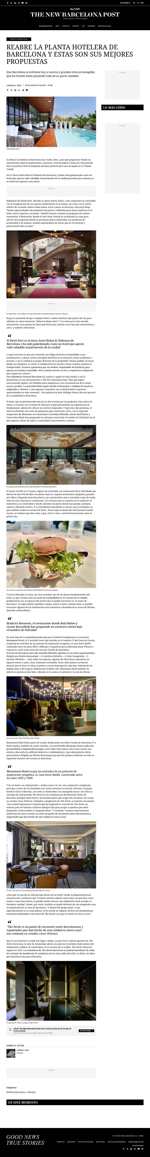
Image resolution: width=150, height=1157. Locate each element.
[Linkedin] (15, 90)
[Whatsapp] (19, 90)
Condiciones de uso (136, 1142)
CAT (138, 3)
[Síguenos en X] (11, 3)
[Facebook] (7, 90)
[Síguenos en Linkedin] (15, 3)
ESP (142, 3)
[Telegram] (23, 90)
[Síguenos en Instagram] (19, 3)
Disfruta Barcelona (19, 39)
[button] (134, 3)
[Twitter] (11, 90)
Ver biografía (20, 1052)
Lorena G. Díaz (13, 85)
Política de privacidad (117, 1142)
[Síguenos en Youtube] (22, 3)
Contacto (61, 1142)
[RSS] (26, 3)
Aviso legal (100, 1142)
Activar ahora (85, 1031)
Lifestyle (31, 1092)
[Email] (27, 90)
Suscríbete (125, 3)
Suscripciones (138, 1145)
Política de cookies (85, 1142)
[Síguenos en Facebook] (7, 3)
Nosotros (71, 1142)
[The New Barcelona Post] (25, 1140)
